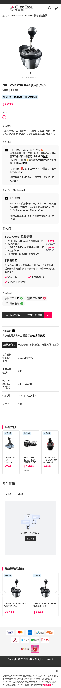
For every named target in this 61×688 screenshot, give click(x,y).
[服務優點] (16, 260)
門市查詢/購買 (35, 315)
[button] (58, 594)
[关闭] (57, 671)
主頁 (4, 15)
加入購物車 (14, 315)
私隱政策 (47, 685)
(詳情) (45, 156)
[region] (30, 677)
